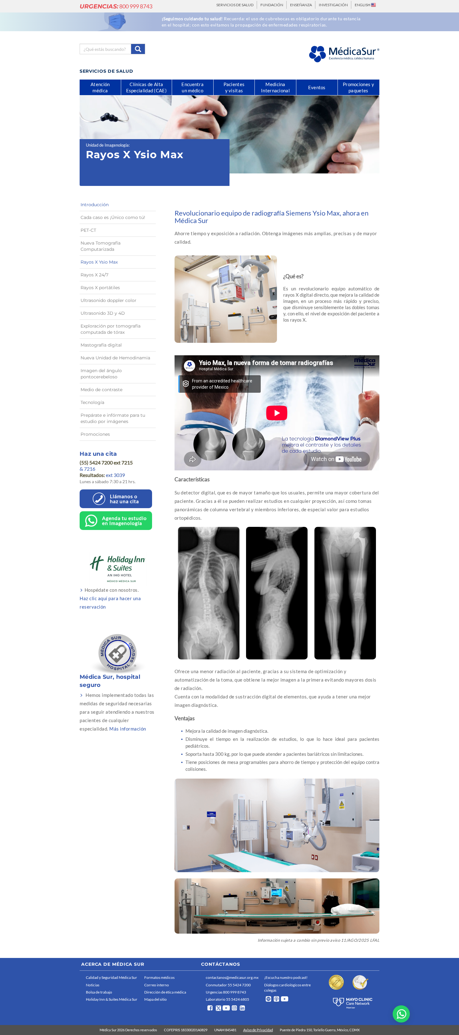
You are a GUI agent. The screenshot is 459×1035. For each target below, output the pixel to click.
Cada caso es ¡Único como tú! (113, 217)
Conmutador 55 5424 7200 (228, 985)
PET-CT (88, 230)
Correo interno (156, 985)
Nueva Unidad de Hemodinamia (115, 358)
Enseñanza (301, 4)
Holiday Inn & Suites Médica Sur (111, 999)
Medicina (275, 87)
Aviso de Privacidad (258, 1030)
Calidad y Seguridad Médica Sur (111, 977)
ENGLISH (363, 4)
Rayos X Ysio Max (99, 262)
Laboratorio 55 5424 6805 (227, 999)
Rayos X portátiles (100, 287)
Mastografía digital (101, 345)
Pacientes (234, 87)
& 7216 (87, 469)
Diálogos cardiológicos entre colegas (287, 988)
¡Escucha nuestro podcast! (286, 977)
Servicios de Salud (235, 4)
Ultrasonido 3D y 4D (103, 313)
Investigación (333, 4)
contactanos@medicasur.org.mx (232, 977)
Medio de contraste (101, 389)
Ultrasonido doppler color (108, 300)
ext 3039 (102, 475)
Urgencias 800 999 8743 (226, 992)
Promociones (95, 434)
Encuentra (192, 87)
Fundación (271, 4)
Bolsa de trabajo (99, 992)
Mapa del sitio (155, 999)
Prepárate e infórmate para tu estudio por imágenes (113, 418)
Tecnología (92, 402)
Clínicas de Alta (146, 87)
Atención (100, 87)
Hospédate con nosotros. (110, 598)
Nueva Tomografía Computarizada (101, 246)
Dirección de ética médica (165, 992)
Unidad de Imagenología (107, 145)
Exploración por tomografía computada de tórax (111, 329)
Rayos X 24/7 (94, 275)
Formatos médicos (159, 977)
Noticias (92, 985)
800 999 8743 (116, 6)
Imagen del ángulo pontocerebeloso (101, 374)
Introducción (95, 204)
